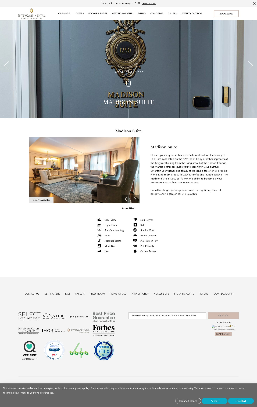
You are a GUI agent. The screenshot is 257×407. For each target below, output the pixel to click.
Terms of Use (118, 294)
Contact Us (32, 294)
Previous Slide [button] (126, 199)
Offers (80, 14)
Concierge (156, 14)
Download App (222, 294)
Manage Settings (188, 400)
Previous (8, 65)
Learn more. (149, 3)
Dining (142, 14)
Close (254, 3)
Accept (214, 400)
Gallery (172, 14)
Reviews (203, 294)
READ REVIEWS (223, 334)
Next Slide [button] (135, 199)
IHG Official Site (184, 294)
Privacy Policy (140, 294)
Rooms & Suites (97, 14)
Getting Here (52, 294)
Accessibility (161, 294)
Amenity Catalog (192, 14)
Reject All (241, 400)
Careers (80, 294)
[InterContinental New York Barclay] (31, 13)
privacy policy (82, 388)
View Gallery (41, 200)
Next (248, 65)
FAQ (67, 294)
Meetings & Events (123, 14)
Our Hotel (64, 14)
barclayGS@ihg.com (162, 194)
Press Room (97, 294)
